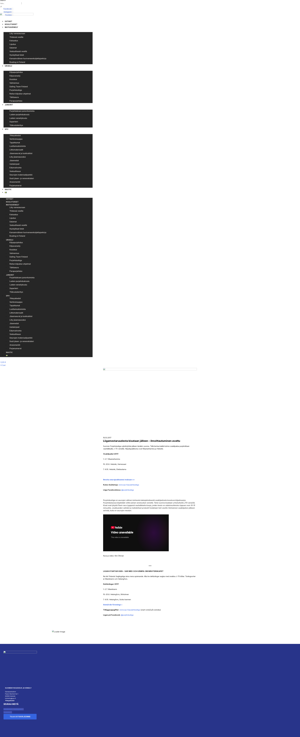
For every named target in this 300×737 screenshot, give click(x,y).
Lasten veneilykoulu (18, 118)
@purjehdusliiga (127, 490)
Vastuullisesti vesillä (18, 51)
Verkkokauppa (15, 139)
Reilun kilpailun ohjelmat (20, 94)
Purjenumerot (15, 185)
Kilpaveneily (14, 76)
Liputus (12, 44)
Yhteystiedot (15, 135)
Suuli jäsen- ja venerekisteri (21, 178)
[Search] (1, 6)
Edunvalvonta (15, 167)
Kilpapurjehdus (16, 72)
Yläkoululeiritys (16, 125)
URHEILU (8, 66)
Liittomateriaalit (16, 150)
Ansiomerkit (14, 182)
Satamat (13, 48)
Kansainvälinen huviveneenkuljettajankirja (27, 58)
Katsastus (13, 40)
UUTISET (8, 21)
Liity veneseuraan (17, 33)
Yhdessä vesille (16, 37)
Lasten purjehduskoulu (19, 114)
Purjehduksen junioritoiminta (21, 111)
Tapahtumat (14, 142)
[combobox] (10, 3)
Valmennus (14, 83)
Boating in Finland (17, 62)
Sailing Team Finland (18, 86)
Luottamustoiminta (17, 146)
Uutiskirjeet (14, 164)
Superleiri (13, 121)
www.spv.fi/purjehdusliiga (129, 485)
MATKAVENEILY (11, 27)
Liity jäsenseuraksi (17, 157)
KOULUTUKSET (11, 24)
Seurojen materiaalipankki (20, 175)
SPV (6, 129)
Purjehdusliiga (15, 90)
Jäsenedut (14, 160)
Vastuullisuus (15, 171)
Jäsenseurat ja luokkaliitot (20, 153)
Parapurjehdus (15, 101)
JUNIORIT (9, 105)
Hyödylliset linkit (16, 55)
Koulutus (13, 79)
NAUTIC (8, 189)
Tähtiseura (14, 97)
